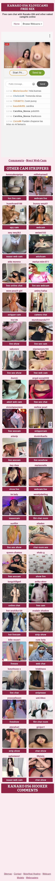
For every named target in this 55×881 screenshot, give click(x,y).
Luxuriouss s (14, 668)
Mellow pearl (40, 407)
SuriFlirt (14, 523)
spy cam (14, 227)
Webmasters (32, 877)
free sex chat (40, 401)
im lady (14, 494)
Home (17, 23)
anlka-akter (40, 581)
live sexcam (14, 459)
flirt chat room (40, 518)
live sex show (14, 372)
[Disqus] (27, 833)
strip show (40, 634)
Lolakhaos (41, 668)
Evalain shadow (41, 610)
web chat (40, 663)
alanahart (14, 726)
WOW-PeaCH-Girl (14, 290)
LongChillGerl (14, 581)
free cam (40, 605)
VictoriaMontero (14, 407)
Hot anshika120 (14, 610)
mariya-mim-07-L (40, 261)
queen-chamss (14, 552)
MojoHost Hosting (31, 873)
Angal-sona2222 (40, 377)
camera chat (40, 314)
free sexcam (14, 430)
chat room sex (40, 547)
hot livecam (14, 634)
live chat (14, 692)
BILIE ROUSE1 (14, 639)
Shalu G (41, 552)
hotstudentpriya (14, 174)
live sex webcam (40, 285)
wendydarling (41, 494)
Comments (16, 160)
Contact (17, 873)
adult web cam (14, 401)
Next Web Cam (36, 160)
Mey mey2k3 (14, 232)
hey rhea (14, 465)
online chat (14, 605)
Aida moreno (14, 261)
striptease (40, 692)
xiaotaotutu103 (41, 348)
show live (14, 489)
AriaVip (14, 436)
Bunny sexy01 (40, 203)
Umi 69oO (41, 697)
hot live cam (14, 198)
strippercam (41, 430)
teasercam (14, 518)
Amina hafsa (40, 290)
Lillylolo (40, 755)
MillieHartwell (41, 174)
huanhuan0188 (14, 203)
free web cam (41, 372)
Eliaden (40, 523)
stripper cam (14, 314)
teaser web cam (14, 256)
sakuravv (14, 348)
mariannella (41, 465)
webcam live (40, 198)
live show (14, 343)
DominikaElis (40, 436)
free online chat (14, 285)
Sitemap (8, 873)
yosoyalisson (14, 697)
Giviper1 (41, 726)
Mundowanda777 (41, 319)
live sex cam (40, 343)
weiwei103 (40, 232)
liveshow (14, 721)
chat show (40, 750)
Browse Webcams (32, 23)
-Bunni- (14, 377)
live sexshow (41, 459)
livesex (14, 663)
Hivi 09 (14, 319)
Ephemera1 (14, 755)
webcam (40, 227)
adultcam (41, 256)
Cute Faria (41, 639)
